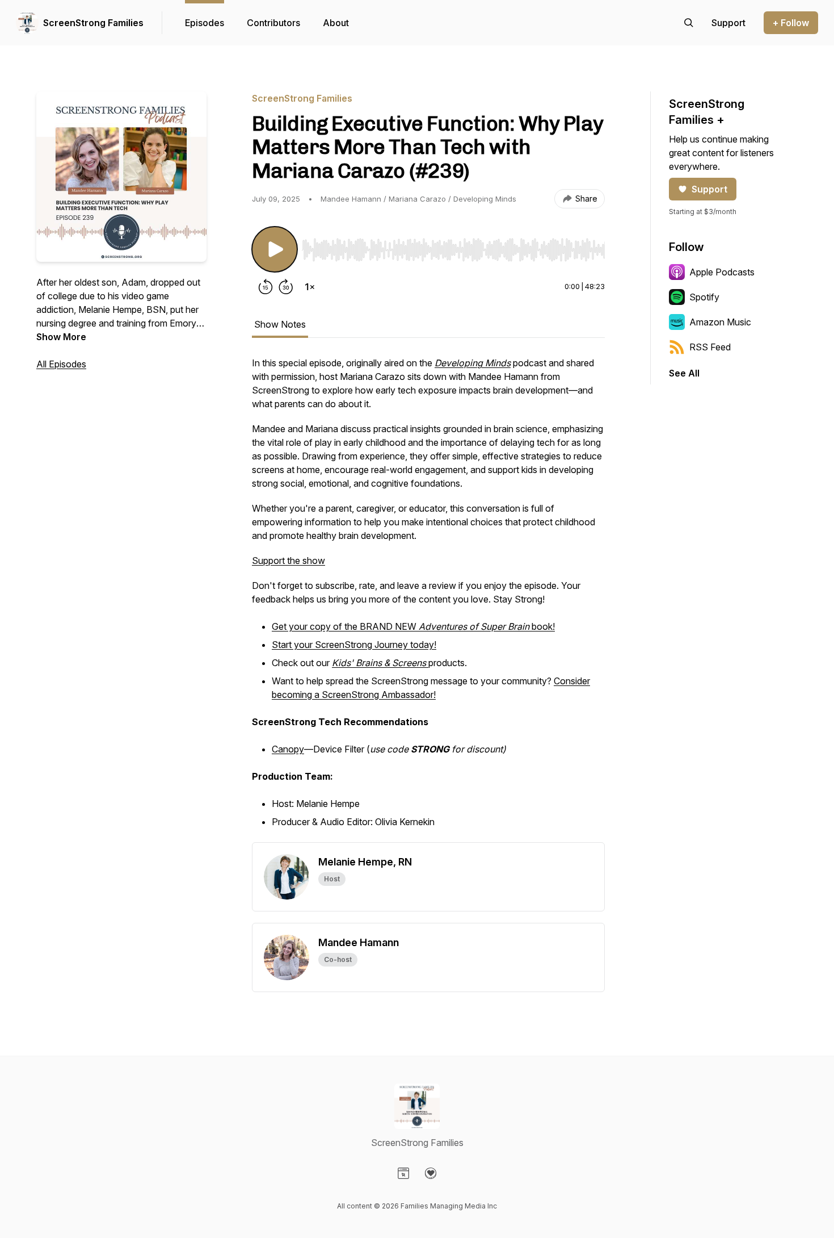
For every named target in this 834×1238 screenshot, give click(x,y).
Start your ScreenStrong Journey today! (354, 644)
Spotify (704, 297)
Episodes (204, 22)
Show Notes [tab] (280, 324)
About (336, 22)
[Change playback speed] (309, 287)
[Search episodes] (688, 23)
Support (709, 189)
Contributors (273, 22)
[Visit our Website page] (403, 1173)
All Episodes (61, 364)
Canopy (288, 749)
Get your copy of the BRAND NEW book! (413, 626)
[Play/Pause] (274, 249)
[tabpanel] (428, 599)
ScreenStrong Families (93, 22)
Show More (61, 336)
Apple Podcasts (722, 272)
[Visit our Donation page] (430, 1173)
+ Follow (791, 22)
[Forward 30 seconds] (286, 287)
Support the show (288, 560)
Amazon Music (720, 322)
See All (684, 373)
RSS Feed (710, 347)
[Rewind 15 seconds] (265, 287)
